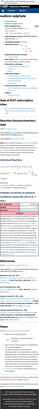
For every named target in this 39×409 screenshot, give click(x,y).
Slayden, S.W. (29, 312)
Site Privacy (8, 392)
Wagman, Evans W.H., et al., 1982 (18, 242)
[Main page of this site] (3, 10)
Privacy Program (28, 392)
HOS (15, 185)
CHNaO (3, 167)
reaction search (27, 143)
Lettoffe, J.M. (22, 278)
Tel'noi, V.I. (3, 289)
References (12, 69)
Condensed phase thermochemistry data (22, 78)
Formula (8, 21)
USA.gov (20, 406)
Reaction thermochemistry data (18, 66)
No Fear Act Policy (26, 399)
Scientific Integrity (27, 401)
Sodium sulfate (13, 57)
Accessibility (17, 392)
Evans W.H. (14, 298)
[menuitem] (3, 10)
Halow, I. (3, 301)
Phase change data (14, 81)
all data (6, 283)
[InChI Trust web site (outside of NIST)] (36, 27)
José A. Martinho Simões (17, 139)
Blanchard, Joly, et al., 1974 (29, 210)
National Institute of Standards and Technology (4, 6)
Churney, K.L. (19, 301)
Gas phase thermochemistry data (19, 76)
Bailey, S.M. (10, 301)
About (22, 10)
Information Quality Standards (13, 404)
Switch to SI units (14, 95)
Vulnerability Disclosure (11, 399)
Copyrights (5, 394)
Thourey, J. (4, 280)
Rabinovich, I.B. (13, 289)
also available (4, 150)
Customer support (11, 369)
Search (11, 10)
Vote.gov (27, 406)
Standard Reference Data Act (14, 386)
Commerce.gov (30, 404)
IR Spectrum (12, 83)
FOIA (34, 399)
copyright (13, 133)
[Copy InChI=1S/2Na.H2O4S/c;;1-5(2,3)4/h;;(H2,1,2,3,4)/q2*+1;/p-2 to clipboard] (29, 33)
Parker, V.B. (22, 298)
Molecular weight (11, 24)
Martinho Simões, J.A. (17, 312)
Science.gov (13, 406)
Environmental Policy (13, 401)
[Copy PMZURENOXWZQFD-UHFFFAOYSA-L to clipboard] (18, 39)
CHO (2, 188)
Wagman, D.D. (5, 298)
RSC (37, 207)
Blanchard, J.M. (5, 278)
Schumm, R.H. (31, 298)
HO (22, 185)
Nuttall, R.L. (28, 301)
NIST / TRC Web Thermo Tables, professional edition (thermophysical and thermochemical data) (20, 110)
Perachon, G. (32, 278)
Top (5, 129)
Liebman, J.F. (4, 312)
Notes (10, 71)
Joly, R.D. (14, 278)
